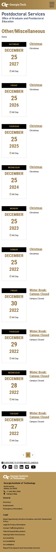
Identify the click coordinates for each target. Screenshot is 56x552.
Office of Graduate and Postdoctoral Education (23, 20)
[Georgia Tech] (15, 477)
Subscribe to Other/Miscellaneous (20, 463)
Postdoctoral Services (23, 14)
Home (4, 37)
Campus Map (12, 494)
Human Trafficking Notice (13, 528)
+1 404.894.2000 (13, 491)
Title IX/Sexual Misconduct (14, 531)
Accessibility (8, 538)
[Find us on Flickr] (10, 468)
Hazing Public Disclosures (14, 535)
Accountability (9, 541)
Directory (7, 502)
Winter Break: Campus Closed (39, 292)
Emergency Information (12, 509)
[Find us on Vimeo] (27, 468)
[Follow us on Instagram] (16, 468)
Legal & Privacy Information (14, 525)
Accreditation (8, 544)
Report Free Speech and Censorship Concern (21, 548)
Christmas (36, 44)
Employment (8, 505)
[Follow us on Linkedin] (21, 468)
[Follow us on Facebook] (4, 468)
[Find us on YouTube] (33, 468)
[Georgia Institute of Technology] (14, 3)
